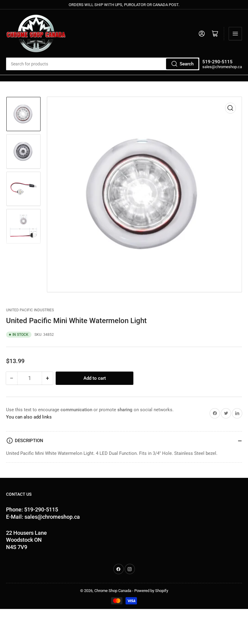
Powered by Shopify (151, 590)
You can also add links (29, 417)
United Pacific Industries (30, 310)
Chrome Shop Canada (112, 590)
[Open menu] (235, 33)
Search (187, 64)
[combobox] (102, 64)
